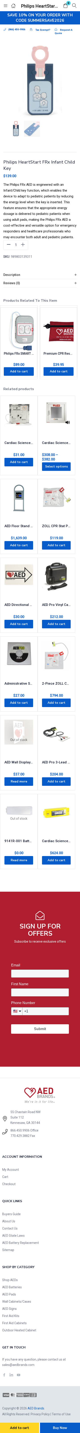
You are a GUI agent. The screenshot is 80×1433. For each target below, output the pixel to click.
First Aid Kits (10, 1316)
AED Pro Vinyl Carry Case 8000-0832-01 (56, 605)
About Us (8, 1221)
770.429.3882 (20, 1136)
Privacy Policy (40, 1414)
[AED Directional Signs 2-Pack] (18, 579)
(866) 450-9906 (16, 29)
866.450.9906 (20, 1130)
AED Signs (9, 1309)
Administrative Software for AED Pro (18, 684)
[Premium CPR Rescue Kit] (59, 331)
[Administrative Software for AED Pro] (18, 658)
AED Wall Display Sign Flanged (18, 762)
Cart (5, 1177)
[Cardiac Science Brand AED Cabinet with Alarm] (56, 417)
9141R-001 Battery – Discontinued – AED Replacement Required (18, 841)
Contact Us (10, 1228)
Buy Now (60, 1428)
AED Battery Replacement (20, 1243)
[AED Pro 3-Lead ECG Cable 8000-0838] (56, 736)
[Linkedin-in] (11, 1375)
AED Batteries (12, 1287)
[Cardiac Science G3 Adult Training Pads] (18, 417)
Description (11, 275)
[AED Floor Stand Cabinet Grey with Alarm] (18, 500)
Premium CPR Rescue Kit (59, 353)
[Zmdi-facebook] (4, 1375)
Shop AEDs (10, 1280)
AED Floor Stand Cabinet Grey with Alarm (18, 526)
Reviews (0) (11, 283)
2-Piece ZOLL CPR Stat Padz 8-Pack (56, 684)
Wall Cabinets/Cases (16, 1301)
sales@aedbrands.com (18, 1365)
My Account (10, 1169)
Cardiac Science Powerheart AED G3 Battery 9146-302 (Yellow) (56, 841)
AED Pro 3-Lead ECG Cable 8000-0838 (56, 762)
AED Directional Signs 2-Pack (18, 605)
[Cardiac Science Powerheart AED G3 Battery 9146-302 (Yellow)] (56, 815)
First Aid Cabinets (14, 1323)
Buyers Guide (11, 1214)
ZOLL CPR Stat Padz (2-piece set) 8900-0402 (56, 526)
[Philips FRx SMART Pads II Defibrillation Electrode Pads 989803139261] (19, 331)
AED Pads (9, 1294)
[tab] (40, 275)
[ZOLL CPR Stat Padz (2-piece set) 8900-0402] (56, 500)
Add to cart (19, 1428)
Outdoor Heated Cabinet (19, 1330)
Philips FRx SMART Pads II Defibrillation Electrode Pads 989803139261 (19, 353)
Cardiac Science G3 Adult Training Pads (18, 443)
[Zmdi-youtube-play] (18, 1375)
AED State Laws (13, 1235)
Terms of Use (61, 1414)
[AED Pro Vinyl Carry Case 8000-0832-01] (56, 579)
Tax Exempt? (42, 29)
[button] (65, 6)
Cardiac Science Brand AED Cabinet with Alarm (56, 443)
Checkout (9, 1184)
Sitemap (8, 1250)
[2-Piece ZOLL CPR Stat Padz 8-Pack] (56, 658)
